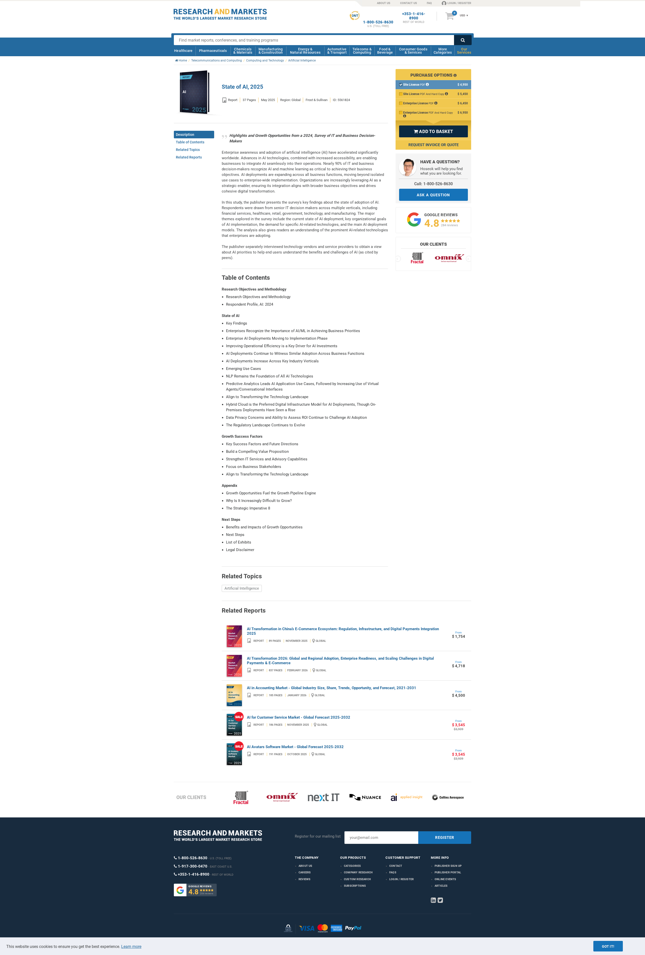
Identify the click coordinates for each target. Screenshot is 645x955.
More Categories (443, 50)
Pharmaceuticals (213, 51)
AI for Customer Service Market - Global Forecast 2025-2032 (298, 717)
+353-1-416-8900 (413, 16)
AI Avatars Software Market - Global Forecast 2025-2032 (295, 747)
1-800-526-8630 (378, 22)
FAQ (429, 3)
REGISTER (444, 837)
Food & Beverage (385, 50)
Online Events (445, 879)
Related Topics (188, 150)
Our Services (464, 50)
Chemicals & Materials (242, 50)
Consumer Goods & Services (413, 50)
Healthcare (183, 51)
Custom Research (357, 879)
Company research (358, 872)
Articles (441, 885)
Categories (352, 866)
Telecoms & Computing (362, 50)
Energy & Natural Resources (305, 50)
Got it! (608, 946)
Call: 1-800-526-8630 (433, 183)
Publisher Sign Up (448, 866)
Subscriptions (355, 885)
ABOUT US (383, 3)
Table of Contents (190, 142)
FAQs (392, 872)
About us (305, 866)
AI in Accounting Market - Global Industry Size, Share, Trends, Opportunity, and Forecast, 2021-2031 (331, 688)
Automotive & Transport (337, 50)
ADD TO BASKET (433, 131)
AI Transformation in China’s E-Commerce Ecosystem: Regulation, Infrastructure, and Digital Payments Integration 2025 (343, 631)
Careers (305, 872)
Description (185, 135)
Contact (395, 866)
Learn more (131, 946)
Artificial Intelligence (241, 588)
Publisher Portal (448, 872)
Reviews (304, 879)
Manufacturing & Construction (271, 50)
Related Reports (189, 157)
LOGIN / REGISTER (459, 3)
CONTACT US (408, 3)
